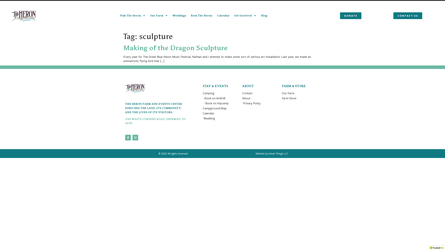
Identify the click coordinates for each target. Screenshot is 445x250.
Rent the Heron (201, 15)
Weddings (179, 15)
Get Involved (243, 15)
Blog (264, 15)
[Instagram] (135, 137)
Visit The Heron (130, 15)
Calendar (223, 15)
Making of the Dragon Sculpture (175, 48)
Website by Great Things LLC (272, 153)
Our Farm (156, 15)
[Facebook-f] (128, 137)
